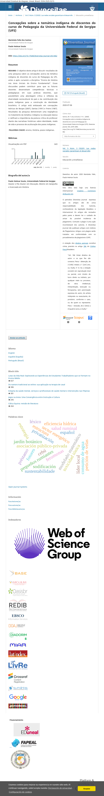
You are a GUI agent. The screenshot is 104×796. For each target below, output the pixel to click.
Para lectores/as (14, 501)
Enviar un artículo (17, 338)
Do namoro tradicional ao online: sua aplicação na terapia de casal (36, 384)
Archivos (19, 15)
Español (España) (15, 357)
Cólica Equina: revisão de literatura (23, 403)
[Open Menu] (10, 7)
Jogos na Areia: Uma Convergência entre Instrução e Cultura (34, 397)
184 (84, 246)
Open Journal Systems (17, 487)
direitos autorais (81, 243)
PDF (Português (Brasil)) (75, 93)
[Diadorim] (17, 639)
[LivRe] (17, 669)
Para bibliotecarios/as (16, 509)
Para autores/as (14, 505)
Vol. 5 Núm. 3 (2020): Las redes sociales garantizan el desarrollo (49, 15)
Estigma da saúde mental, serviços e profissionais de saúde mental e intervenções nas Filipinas (49, 391)
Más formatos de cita (72, 136)
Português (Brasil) (16, 360)
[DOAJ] (17, 628)
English (11, 353)
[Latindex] (17, 656)
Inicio (10, 15)
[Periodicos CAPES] (17, 707)
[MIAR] (17, 647)
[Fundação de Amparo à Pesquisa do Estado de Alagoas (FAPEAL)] (23, 746)
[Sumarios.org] (17, 690)
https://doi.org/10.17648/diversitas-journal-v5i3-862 (35, 56)
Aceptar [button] (86, 789)
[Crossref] (17, 682)
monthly (47, 167)
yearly (55, 167)
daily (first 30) (38, 167)
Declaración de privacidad (60, 788)
